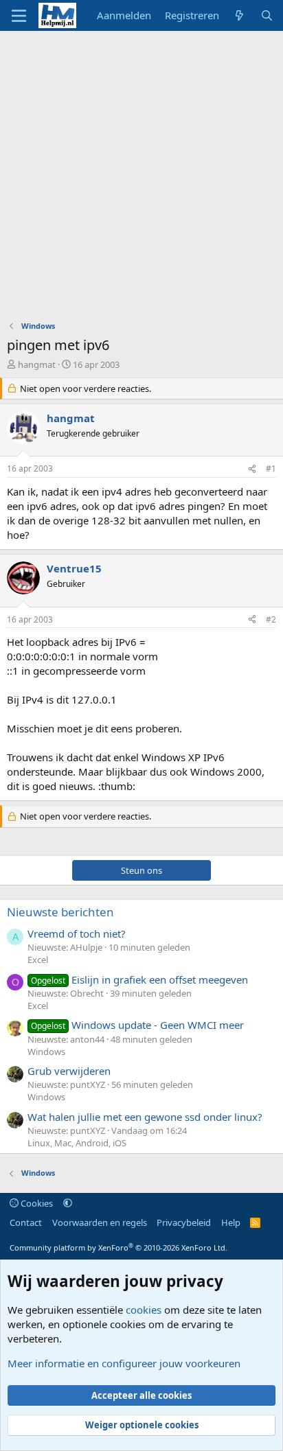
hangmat (37, 364)
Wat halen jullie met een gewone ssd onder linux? (144, 1117)
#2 (271, 619)
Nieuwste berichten (60, 912)
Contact (26, 1222)
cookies (143, 1309)
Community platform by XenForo (118, 1247)
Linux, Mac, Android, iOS (76, 1143)
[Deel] (252, 469)
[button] (67, 1203)
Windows (46, 1051)
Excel (37, 959)
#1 (271, 468)
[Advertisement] (141, 179)
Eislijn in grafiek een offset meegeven (139, 979)
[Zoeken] (266, 15)
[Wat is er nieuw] (239, 15)
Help (230, 1222)
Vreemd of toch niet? (76, 933)
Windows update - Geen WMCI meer (137, 1025)
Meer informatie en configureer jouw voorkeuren (124, 1363)
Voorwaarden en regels (99, 1222)
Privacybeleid (184, 1222)
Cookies (36, 1203)
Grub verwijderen (69, 1071)
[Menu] (19, 16)
